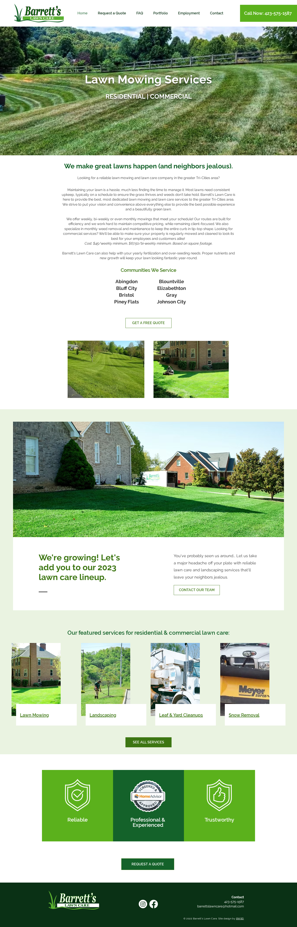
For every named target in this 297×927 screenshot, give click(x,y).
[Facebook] (153, 904)
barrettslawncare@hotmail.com (220, 906)
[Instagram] (143, 904)
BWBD (240, 918)
